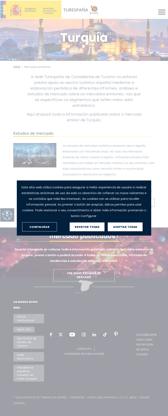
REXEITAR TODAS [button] (87, 226)
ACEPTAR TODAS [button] (125, 226)
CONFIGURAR (39, 226)
